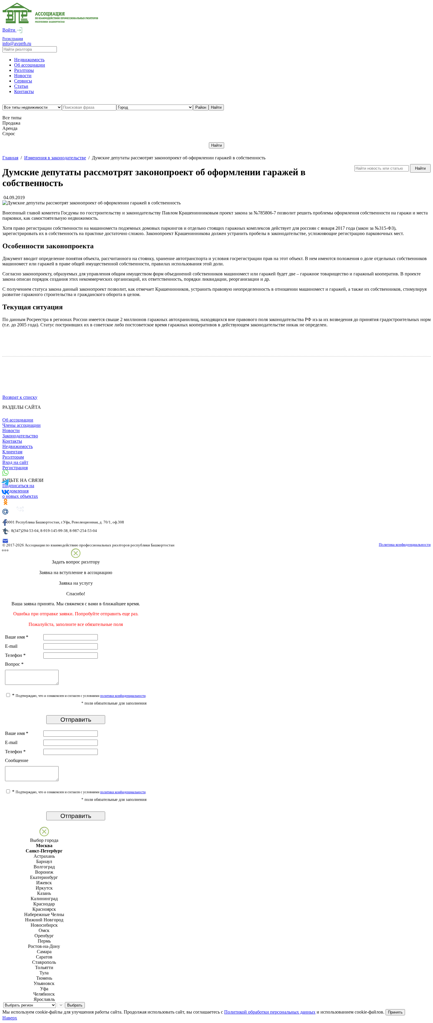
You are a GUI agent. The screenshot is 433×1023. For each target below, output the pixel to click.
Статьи (21, 86)
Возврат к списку (19, 397)
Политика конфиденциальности (405, 544)
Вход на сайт (15, 462)
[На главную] (50, 21)
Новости (23, 75)
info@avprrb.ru (16, 43)
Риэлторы (24, 70)
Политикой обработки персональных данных (269, 1011)
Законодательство (20, 435)
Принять (395, 1012)
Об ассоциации (29, 64)
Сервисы (23, 80)
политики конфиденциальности (123, 696)
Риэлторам (13, 457)
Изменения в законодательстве (55, 157)
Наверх (9, 1017)
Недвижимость (29, 59)
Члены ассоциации (21, 425)
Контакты (24, 91)
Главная (10, 157)
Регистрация (12, 38)
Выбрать (74, 1005)
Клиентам (12, 451)
